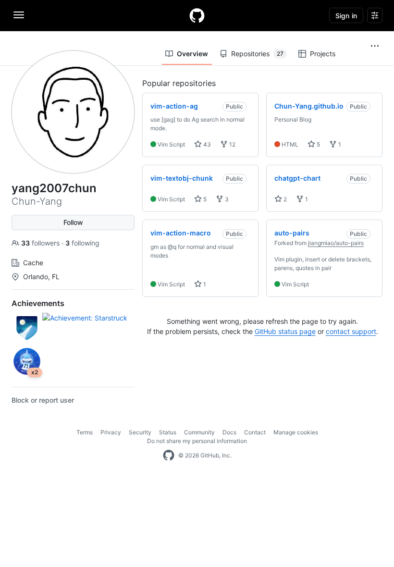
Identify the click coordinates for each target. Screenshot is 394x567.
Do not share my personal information (197, 440)
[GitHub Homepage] (168, 455)
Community (199, 432)
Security (140, 432)
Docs (229, 432)
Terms (84, 432)
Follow (73, 222)
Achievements (38, 303)
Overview (192, 53)
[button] (374, 46)
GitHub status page (285, 331)
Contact (255, 432)
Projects (322, 53)
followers (41, 243)
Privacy (110, 432)
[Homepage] (197, 15)
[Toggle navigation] (19, 15)
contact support (351, 331)
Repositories (257, 53)
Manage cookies (295, 432)
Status (167, 432)
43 (206, 144)
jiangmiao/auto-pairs (336, 243)
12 (231, 144)
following (82, 243)
